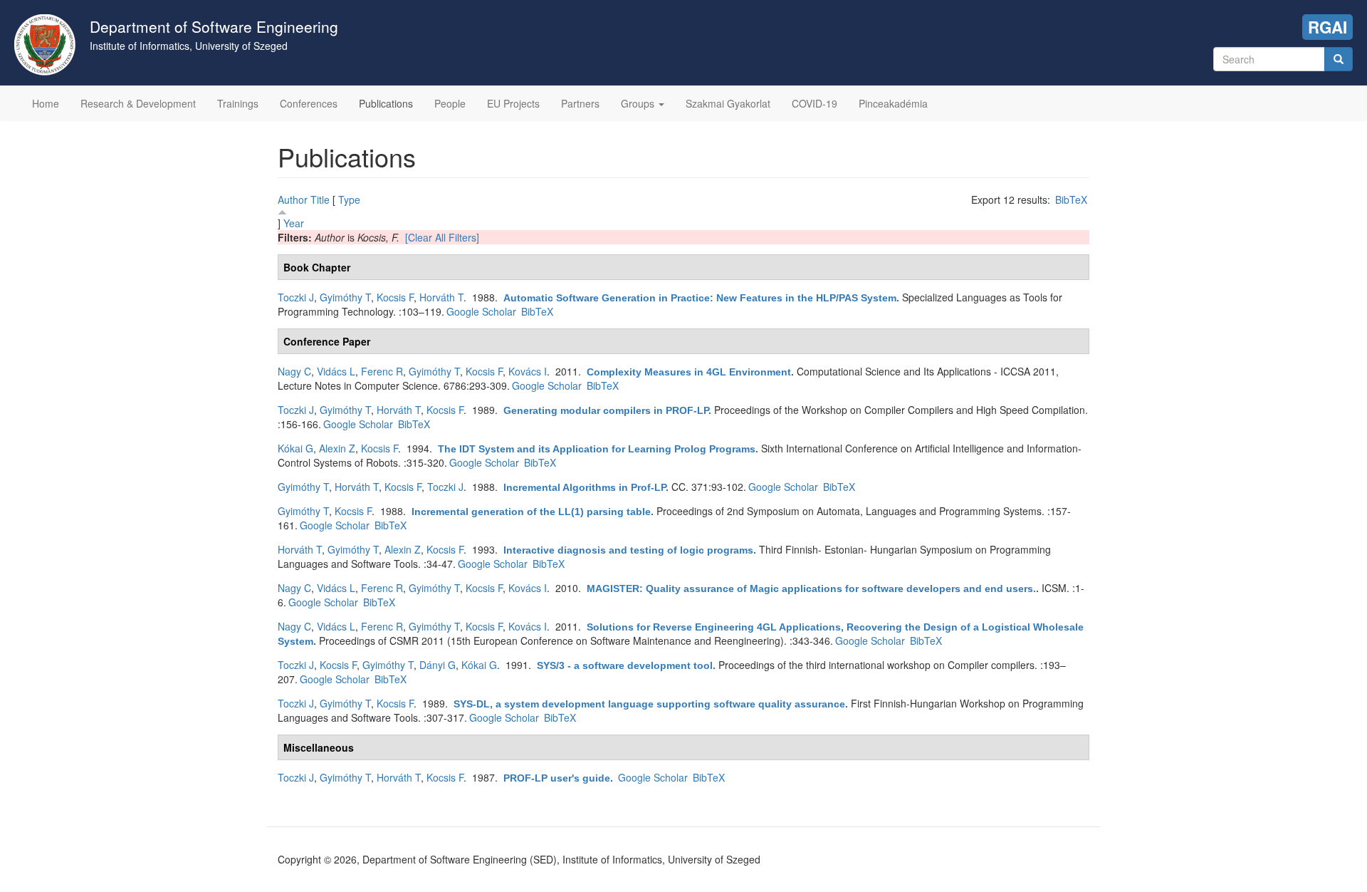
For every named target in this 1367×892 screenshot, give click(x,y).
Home (45, 103)
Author (293, 199)
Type (349, 199)
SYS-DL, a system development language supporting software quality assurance (649, 704)
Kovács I (527, 371)
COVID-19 (814, 103)
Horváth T (441, 297)
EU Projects (513, 103)
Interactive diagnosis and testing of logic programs (628, 550)
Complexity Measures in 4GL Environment (689, 372)
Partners (580, 103)
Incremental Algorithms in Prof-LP (584, 487)
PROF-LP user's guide (556, 778)
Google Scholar (481, 311)
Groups (639, 103)
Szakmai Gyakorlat (728, 103)
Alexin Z (337, 448)
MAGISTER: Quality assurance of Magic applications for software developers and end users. (811, 588)
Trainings (237, 103)
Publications (386, 103)
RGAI (1327, 27)
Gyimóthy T (345, 297)
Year (293, 223)
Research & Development (138, 103)
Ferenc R (382, 371)
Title (320, 199)
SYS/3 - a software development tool (625, 665)
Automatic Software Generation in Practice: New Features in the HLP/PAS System (699, 298)
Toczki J (296, 297)
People (450, 103)
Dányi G (437, 665)
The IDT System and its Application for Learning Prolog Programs (596, 449)
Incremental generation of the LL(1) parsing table (531, 511)
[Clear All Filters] (442, 237)
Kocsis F (395, 297)
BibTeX (1071, 199)
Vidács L (336, 371)
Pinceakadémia (893, 103)
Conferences (308, 103)
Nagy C (294, 371)
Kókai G (295, 448)
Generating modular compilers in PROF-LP (605, 410)
